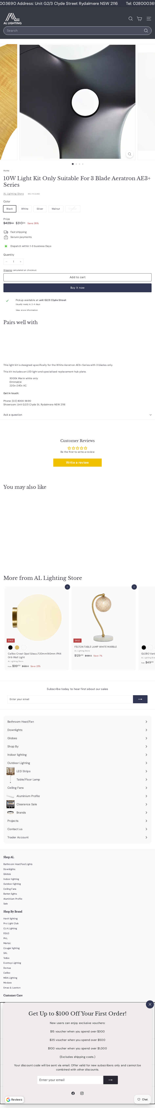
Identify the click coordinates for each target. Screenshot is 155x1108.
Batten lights (10, 893)
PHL (5, 938)
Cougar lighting (11, 948)
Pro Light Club (11, 923)
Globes (7, 874)
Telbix (6, 958)
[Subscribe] (110, 1080)
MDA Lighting (10, 977)
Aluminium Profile (12, 898)
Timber (74, 209)
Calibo (6, 972)
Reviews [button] (16, 1099)
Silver (40, 208)
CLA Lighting (10, 928)
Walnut (56, 208)
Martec (7, 943)
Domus (7, 968)
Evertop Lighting (12, 962)
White (24, 208)
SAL (5, 953)
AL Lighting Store (13, 193)
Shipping (7, 270)
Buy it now (77, 287)
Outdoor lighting (12, 883)
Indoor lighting (11, 879)
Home (6, 170)
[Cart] (139, 18)
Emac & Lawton (11, 987)
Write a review (77, 462)
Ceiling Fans (10, 888)
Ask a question (12, 414)
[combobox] (77, 30)
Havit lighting (10, 918)
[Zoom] (129, 154)
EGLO (6, 933)
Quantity (8, 254)
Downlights (9, 869)
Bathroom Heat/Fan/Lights (17, 864)
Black (9, 208)
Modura (7, 982)
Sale (5, 903)
